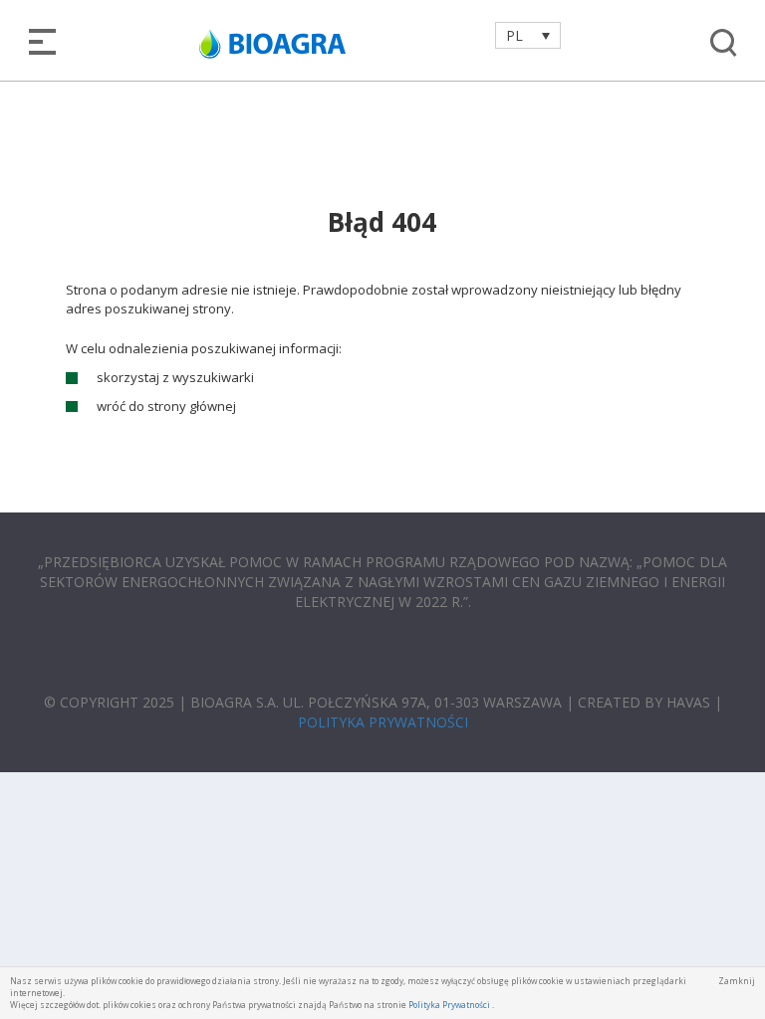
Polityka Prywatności (449, 1004)
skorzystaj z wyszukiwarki (175, 377)
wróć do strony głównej (166, 406)
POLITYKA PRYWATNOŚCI (383, 722)
